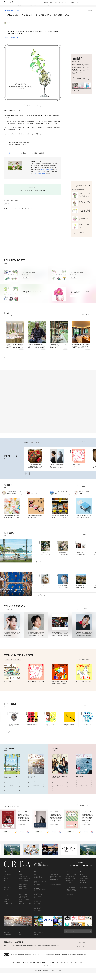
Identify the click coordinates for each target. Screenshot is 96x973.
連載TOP (20, 874)
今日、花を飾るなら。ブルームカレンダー (15, 11)
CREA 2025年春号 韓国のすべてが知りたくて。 (39, 897)
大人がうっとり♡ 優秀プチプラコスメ (24, 900)
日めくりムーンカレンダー (85, 885)
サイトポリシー (70, 962)
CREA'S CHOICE (7, 899)
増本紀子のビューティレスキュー (25, 904)
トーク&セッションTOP (53, 874)
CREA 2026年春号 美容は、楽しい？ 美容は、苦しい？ (40, 881)
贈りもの (5, 876)
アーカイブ (6, 895)
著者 (20, 934)
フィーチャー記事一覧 (84, 314)
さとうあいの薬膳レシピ (23, 892)
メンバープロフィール (38, 932)
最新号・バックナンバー (8, 932)
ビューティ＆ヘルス (7, 887)
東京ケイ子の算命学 (83, 882)
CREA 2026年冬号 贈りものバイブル (37, 885)
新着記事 (46, 2)
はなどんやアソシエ (46, 169)
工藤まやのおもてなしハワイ (24, 884)
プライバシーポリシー (79, 962)
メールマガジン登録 (80, 942)
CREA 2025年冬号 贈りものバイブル (37, 901)
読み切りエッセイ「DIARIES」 (70, 878)
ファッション (6, 889)
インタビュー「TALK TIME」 (70, 885)
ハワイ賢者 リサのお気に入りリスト (24, 881)
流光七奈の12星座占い (84, 878)
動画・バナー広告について (42, 962)
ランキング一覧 (84, 441)
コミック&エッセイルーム (75, 2)
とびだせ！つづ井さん (69, 880)
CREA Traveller (38, 970)
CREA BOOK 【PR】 (8, 934)
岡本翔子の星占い (83, 876)
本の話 (59, 970)
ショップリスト (12, 789)
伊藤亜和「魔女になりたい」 (70, 876)
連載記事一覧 (81, 232)
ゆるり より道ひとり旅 (69, 894)
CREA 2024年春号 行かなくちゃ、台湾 (38, 911)
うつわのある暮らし (23, 894)
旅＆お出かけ (6, 878)
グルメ (5, 880)
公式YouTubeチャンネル (15, 153)
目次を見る (12, 781)
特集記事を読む (12, 785)
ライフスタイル (8, 203)
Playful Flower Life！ (40, 173)
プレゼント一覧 (75, 90)
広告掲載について (53, 962)
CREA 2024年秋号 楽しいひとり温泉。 (38, 904)
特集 (56, 2)
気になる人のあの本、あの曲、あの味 (55, 877)
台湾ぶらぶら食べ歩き (23, 876)
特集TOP (36, 874)
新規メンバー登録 (81, 78)
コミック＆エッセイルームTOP (84, 660)
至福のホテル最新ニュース (24, 886)
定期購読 (61, 962)
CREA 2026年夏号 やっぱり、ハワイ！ (38, 877)
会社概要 (24, 962)
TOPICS (5, 901)
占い (85, 2)
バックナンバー (38, 750)
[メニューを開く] (89, 2)
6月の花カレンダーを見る (32, 105)
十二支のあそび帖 (68, 882)
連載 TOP (84, 486)
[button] (5, 357)
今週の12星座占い (83, 880)
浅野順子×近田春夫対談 (53, 879)
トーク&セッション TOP (84, 608)
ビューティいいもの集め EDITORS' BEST (23, 897)
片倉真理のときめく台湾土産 (24, 878)
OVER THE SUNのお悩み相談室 (55, 884)
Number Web (45, 970)
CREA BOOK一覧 (84, 805)
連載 (51, 2)
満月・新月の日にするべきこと (86, 887)
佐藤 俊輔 (8, 23)
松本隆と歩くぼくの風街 (54, 882)
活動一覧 (36, 934)
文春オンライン (53, 970)
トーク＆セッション (63, 2)
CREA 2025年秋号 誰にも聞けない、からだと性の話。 (40, 889)
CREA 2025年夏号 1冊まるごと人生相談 (38, 894)
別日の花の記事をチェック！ (11, 38)
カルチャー (6, 882)
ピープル (20, 932)
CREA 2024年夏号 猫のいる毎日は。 (37, 908)
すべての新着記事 (7, 874)
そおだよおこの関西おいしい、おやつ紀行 (25, 889)
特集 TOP (84, 534)
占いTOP (84, 705)
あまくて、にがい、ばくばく (70, 887)
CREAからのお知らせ (8, 903)
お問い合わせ (32, 962)
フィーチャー (6, 897)
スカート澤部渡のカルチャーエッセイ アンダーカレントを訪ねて (70, 891)
